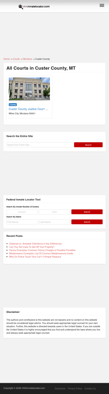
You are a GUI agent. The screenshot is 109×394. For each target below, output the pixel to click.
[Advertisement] (54, 33)
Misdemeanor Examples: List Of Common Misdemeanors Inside (41, 253)
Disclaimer (60, 388)
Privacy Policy (75, 388)
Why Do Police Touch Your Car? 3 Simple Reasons (35, 256)
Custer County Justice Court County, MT (34, 109)
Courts (16, 58)
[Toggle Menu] (102, 5)
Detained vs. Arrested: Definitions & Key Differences (35, 243)
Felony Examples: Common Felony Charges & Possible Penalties (42, 250)
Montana (27, 58)
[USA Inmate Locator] (34, 7)
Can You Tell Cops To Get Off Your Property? (31, 246)
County (13, 104)
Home (7, 58)
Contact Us (90, 388)
